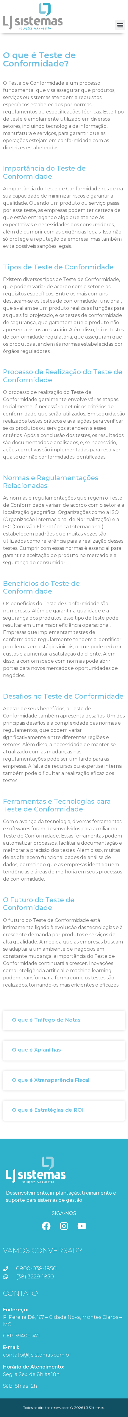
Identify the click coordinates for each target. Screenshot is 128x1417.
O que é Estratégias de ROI (48, 1110)
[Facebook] (46, 1226)
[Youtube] (82, 1226)
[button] (120, 25)
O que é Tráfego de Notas (46, 1020)
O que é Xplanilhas (36, 1050)
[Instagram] (64, 1226)
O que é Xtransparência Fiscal (51, 1080)
